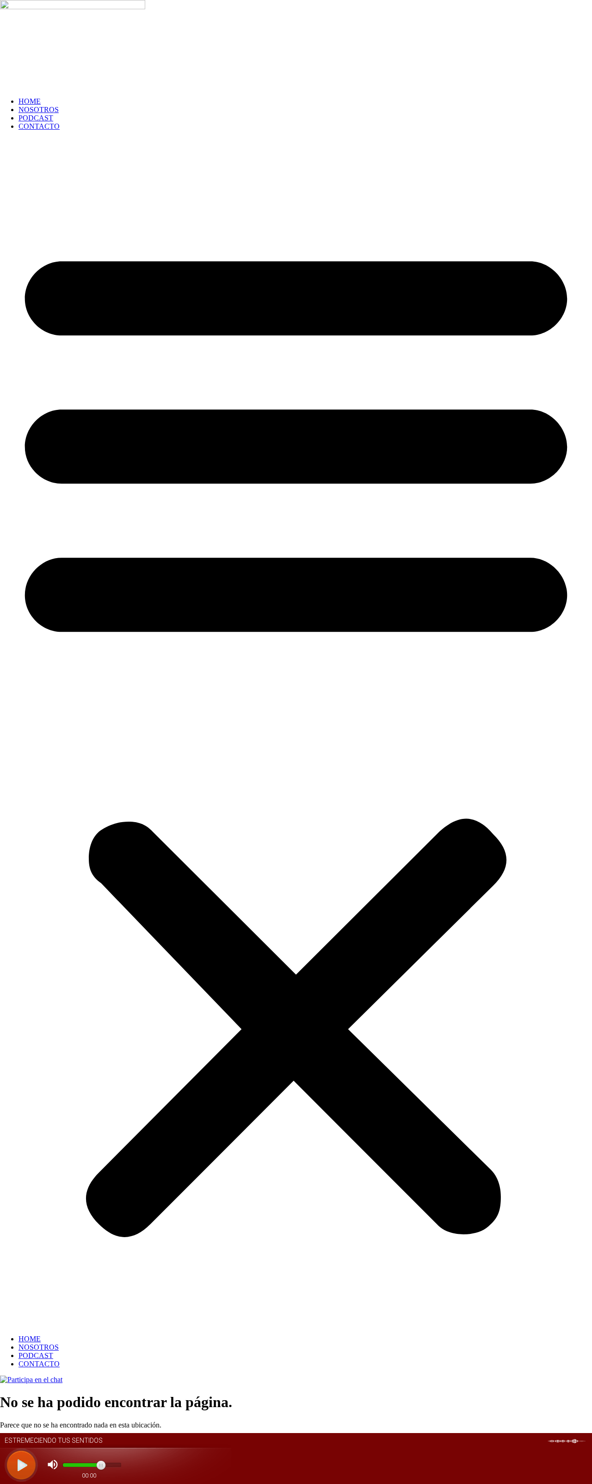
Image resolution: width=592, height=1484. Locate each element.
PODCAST (35, 118)
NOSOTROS (38, 109)
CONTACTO (39, 126)
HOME (29, 101)
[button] (296, 732)
